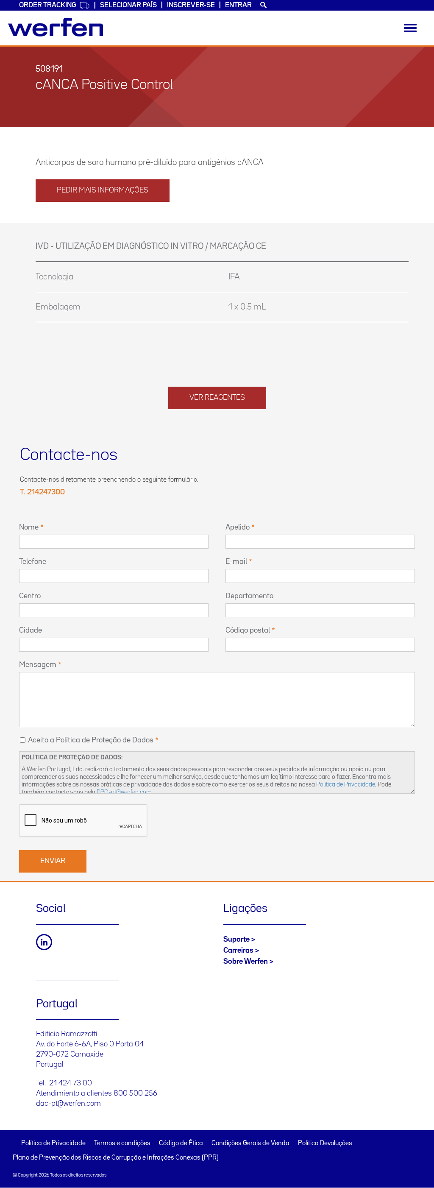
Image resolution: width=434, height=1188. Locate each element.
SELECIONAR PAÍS (128, 5)
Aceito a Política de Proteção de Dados (90, 740)
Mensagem (37, 664)
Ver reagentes (217, 397)
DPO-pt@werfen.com (124, 792)
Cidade (30, 630)
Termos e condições (122, 1143)
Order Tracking (47, 5)
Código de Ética (181, 1143)
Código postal (247, 630)
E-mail (236, 561)
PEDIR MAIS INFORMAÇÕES (102, 190)
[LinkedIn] (44, 942)
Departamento (249, 596)
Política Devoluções (325, 1143)
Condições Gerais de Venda (250, 1143)
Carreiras (238, 950)
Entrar (238, 5)
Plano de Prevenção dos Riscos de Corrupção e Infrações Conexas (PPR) (116, 1158)
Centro (30, 596)
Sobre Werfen (245, 961)
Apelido (237, 527)
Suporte (236, 939)
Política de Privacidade (345, 784)
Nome (29, 527)
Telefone (32, 561)
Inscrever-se (191, 5)
